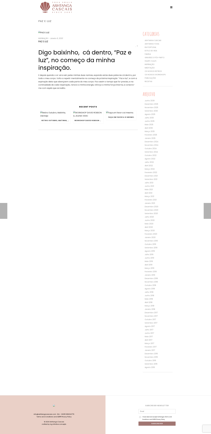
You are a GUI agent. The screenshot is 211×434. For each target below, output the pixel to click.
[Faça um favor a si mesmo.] (121, 112)
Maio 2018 (149, 299)
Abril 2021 (148, 193)
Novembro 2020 (151, 210)
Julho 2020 (149, 217)
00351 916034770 (67, 414)
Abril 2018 (148, 302)
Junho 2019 (149, 258)
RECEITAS (148, 81)
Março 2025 (150, 131)
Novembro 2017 (151, 316)
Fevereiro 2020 (151, 234)
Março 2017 (149, 343)
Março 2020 (150, 230)
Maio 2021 (149, 189)
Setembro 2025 (151, 111)
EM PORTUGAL (150, 47)
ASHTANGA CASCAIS (153, 40)
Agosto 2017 (150, 326)
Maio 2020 (149, 224)
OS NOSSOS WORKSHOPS (155, 75)
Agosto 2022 (150, 159)
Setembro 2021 (151, 179)
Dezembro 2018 (151, 278)
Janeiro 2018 (150, 309)
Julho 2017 (149, 330)
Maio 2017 (149, 336)
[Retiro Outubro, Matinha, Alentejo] (55, 114)
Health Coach (150, 61)
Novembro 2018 (151, 282)
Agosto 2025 (150, 114)
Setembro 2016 (151, 364)
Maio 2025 (149, 124)
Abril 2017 (148, 340)
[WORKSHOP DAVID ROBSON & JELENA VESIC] (88, 114)
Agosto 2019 (150, 251)
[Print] (128, 46)
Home (149, 26)
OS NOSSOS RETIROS (153, 71)
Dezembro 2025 (151, 104)
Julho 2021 (149, 183)
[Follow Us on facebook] (144, 379)
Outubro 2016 (150, 360)
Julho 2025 (149, 118)
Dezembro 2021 (151, 176)
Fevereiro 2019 (151, 271)
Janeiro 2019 (150, 275)
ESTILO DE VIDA (151, 51)
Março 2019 (149, 268)
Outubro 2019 (150, 244)
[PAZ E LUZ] (88, 32)
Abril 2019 (148, 265)
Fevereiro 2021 (151, 200)
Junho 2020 (150, 220)
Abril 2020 (149, 227)
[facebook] (51, 410)
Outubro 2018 (150, 285)
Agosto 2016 (150, 367)
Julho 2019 (149, 254)
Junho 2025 (149, 121)
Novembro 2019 (151, 241)
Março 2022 (150, 169)
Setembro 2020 (151, 213)
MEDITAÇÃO (150, 68)
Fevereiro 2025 (151, 135)
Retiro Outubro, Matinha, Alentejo (56, 120)
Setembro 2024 (151, 152)
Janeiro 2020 (150, 237)
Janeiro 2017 (150, 350)
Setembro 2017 (151, 323)
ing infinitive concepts (58, 424)
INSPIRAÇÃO (157, 26)
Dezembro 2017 (151, 313)
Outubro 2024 (151, 148)
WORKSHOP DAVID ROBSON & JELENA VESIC (89, 120)
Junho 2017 (149, 333)
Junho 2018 (149, 295)
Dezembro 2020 (151, 207)
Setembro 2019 (151, 248)
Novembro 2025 (151, 107)
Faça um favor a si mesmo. (121, 117)
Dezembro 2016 (151, 354)
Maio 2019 (149, 261)
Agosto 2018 (150, 289)
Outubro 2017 (150, 319)
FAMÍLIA (148, 54)
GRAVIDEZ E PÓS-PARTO (154, 57)
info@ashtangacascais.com (45, 414)
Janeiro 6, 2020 (56, 38)
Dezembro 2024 (151, 142)
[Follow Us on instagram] (148, 379)
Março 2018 (149, 306)
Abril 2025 (149, 128)
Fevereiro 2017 (151, 347)
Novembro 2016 (151, 357)
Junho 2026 (150, 101)
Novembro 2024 (151, 145)
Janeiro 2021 (150, 203)
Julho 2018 (149, 292)
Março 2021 (149, 196)
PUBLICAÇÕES (150, 78)
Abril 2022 (149, 165)
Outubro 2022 (150, 155)
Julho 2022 (149, 162)
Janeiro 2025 (150, 138)
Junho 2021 (149, 186)
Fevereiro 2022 (151, 172)
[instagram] (56, 410)
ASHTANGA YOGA (152, 44)
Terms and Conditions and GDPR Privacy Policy (54, 417)
